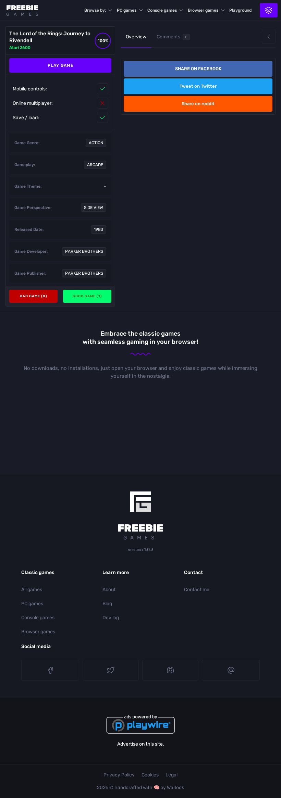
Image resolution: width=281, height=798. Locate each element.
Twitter (111, 670)
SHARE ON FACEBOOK (198, 68)
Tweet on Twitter (198, 86)
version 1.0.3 (141, 549)
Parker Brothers (84, 251)
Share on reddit (198, 103)
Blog (107, 604)
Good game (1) (87, 296)
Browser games (203, 10)
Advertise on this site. (140, 744)
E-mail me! (231, 670)
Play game (60, 65)
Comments (172, 37)
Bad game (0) (33, 296)
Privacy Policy (119, 775)
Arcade (95, 164)
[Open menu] (269, 10)
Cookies (150, 775)
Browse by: (95, 10)
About (108, 590)
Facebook (50, 670)
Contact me (196, 590)
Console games (162, 10)
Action (96, 142)
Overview (136, 37)
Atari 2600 (19, 47)
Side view (93, 207)
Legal (172, 775)
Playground (240, 10)
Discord (170, 670)
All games (31, 590)
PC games (126, 10)
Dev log (110, 618)
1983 (98, 229)
